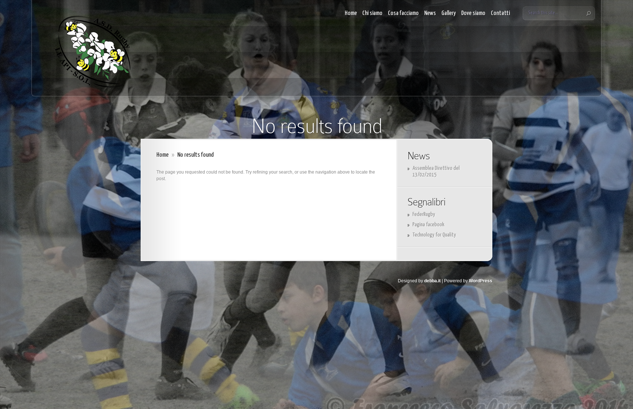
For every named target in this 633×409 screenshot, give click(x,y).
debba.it (432, 280)
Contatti (500, 13)
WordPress (480, 280)
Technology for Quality (434, 235)
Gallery (448, 13)
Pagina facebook (428, 224)
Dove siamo (473, 13)
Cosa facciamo (403, 13)
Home (351, 13)
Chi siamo (372, 13)
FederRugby (423, 214)
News (430, 13)
